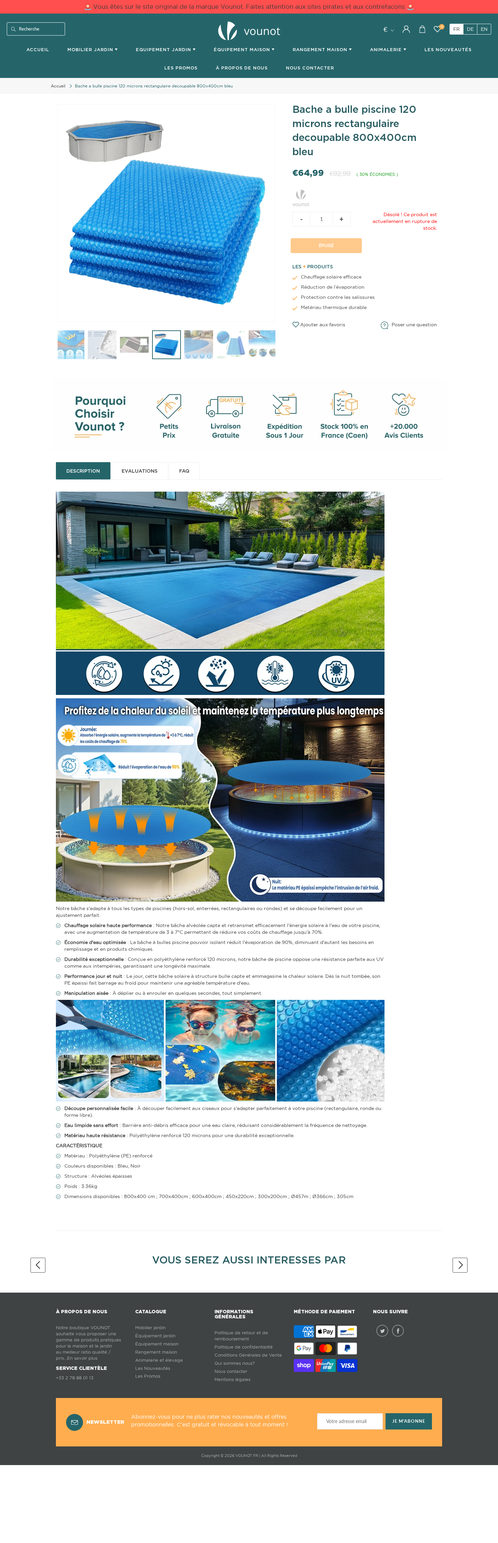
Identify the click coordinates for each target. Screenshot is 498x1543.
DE (470, 29)
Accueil (37, 49)
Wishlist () (442, 26)
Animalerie (386, 49)
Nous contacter (230, 1371)
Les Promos (181, 67)
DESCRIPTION (83, 471)
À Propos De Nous (242, 67)
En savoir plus (82, 1358)
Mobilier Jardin (91, 49)
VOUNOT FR (246, 1456)
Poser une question (414, 324)
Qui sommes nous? (234, 1363)
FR (456, 29)
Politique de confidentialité (243, 1347)
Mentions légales (232, 1379)
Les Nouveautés (448, 49)
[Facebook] (398, 1331)
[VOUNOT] (300, 197)
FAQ (184, 471)
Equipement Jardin (164, 49)
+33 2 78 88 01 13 (75, 1378)
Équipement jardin (155, 1336)
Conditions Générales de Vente (248, 1355)
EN (484, 29)
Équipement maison (243, 49)
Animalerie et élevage (159, 1360)
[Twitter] (382, 1331)
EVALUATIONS (140, 471)
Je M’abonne (408, 1421)
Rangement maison (321, 49)
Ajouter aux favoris (322, 324)
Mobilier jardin (150, 1327)
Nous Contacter (310, 67)
